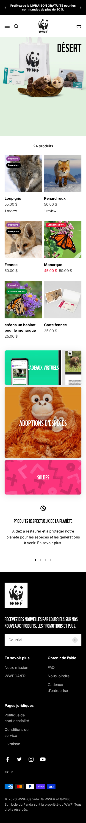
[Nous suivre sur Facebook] (8, 759)
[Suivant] (80, 7)
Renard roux (55, 198)
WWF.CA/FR (15, 676)
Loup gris (13, 198)
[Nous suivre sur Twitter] (19, 759)
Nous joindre (58, 676)
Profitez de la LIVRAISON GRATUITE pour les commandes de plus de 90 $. (43, 7)
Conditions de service (16, 732)
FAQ (51, 667)
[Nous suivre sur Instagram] (31, 759)
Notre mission (16, 667)
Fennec (11, 264)
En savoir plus (49, 543)
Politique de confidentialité (17, 718)
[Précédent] (5, 7)
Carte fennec (55, 325)
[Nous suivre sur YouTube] (43, 759)
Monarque (53, 264)
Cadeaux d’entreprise (58, 687)
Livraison (12, 744)
